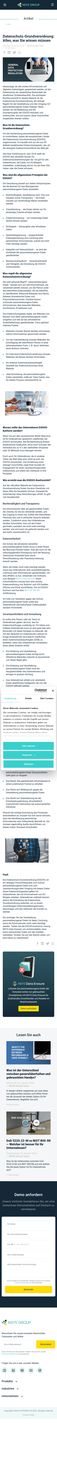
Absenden (28, 1289)
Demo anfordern (29, 1008)
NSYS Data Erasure (25, 578)
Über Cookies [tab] (46, 698)
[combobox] (10, 1244)
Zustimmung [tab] (10, 698)
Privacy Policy (28, 1415)
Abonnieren (45, 1344)
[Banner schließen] (53, 691)
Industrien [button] (8, 1388)
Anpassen (27, 755)
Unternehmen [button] (10, 1396)
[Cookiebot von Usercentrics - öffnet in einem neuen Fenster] (35, 690)
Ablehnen (28, 764)
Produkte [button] (8, 1381)
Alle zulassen (28, 746)
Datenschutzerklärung (23, 1283)
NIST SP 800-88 (32, 590)
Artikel (8, 24)
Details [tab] (28, 698)
